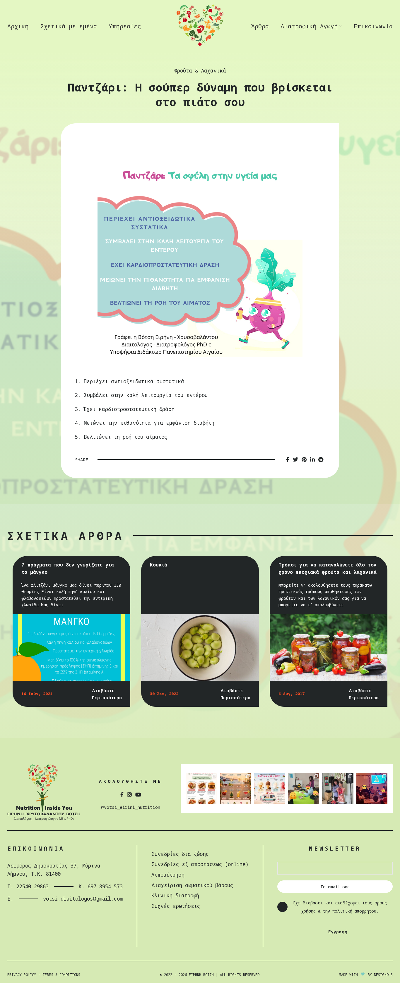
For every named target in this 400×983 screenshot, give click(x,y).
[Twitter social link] (295, 459)
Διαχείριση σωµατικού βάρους (192, 885)
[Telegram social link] (321, 459)
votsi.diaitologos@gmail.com (83, 898)
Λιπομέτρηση (167, 874)
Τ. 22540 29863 (28, 886)
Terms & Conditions (61, 974)
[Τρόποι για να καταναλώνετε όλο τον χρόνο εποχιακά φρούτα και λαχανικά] (328, 647)
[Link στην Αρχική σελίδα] (200, 45)
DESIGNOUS (383, 974)
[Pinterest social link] (304, 459)
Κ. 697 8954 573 (101, 886)
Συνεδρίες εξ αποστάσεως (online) (200, 864)
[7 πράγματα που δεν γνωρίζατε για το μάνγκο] (71, 647)
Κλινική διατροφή (175, 895)
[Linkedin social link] (312, 459)
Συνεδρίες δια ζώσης (180, 854)
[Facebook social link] (287, 459)
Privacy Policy (21, 974)
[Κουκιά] (200, 647)
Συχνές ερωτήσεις (175, 906)
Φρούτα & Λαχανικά (200, 70)
